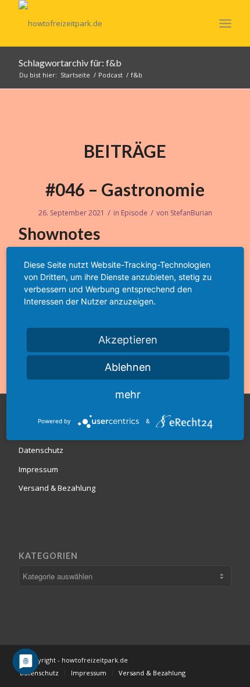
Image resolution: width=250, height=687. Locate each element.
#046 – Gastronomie (125, 189)
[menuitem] (39, 673)
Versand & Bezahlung (57, 488)
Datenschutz (41, 450)
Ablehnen (128, 367)
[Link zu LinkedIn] (170, 659)
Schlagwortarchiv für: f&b (70, 62)
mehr (128, 394)
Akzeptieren (128, 340)
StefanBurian (191, 213)
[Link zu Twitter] (188, 659)
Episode (134, 213)
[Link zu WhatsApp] (222, 659)
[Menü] (225, 23)
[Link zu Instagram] (205, 659)
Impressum (38, 469)
